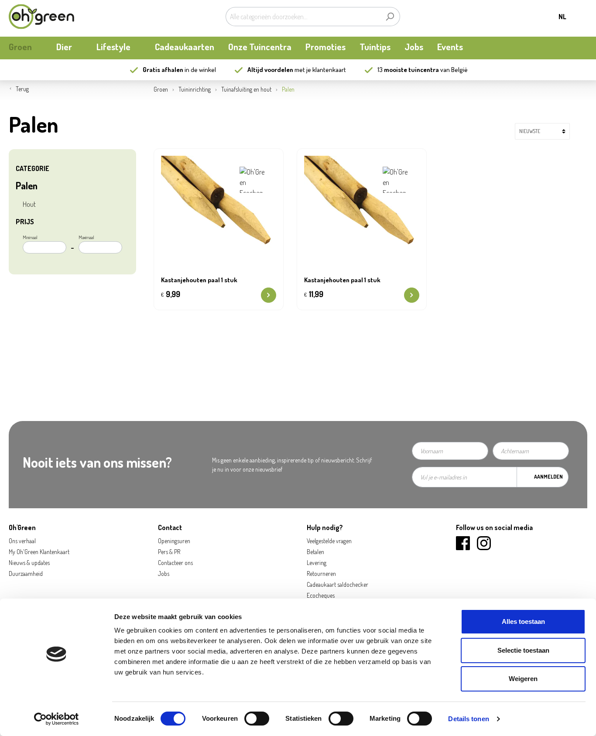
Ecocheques (321, 595)
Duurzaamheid (26, 573)
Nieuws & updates (29, 562)
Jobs (163, 573)
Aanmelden (548, 476)
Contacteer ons (175, 562)
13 (408, 69)
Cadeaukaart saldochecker (337, 584)
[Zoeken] (390, 16)
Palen (27, 185)
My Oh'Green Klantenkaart (39, 551)
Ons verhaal (22, 540)
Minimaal (30, 237)
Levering (316, 562)
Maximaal (86, 237)
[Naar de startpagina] (41, 16)
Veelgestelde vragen (329, 540)
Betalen (315, 551)
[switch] (256, 719)
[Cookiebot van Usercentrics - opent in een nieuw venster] (56, 719)
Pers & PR (169, 551)
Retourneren (321, 573)
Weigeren (523, 678)
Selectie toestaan (523, 650)
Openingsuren (174, 540)
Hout (29, 204)
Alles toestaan (523, 621)
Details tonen (468, 718)
